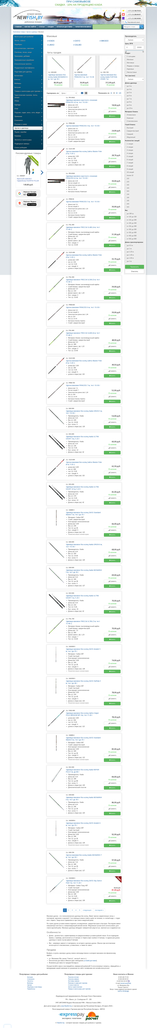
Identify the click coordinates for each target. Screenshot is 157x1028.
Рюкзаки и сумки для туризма (77, 983)
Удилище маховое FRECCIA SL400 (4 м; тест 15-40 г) (83, 228)
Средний (130, 134)
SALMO (77, 45)
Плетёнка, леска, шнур (23, 52)
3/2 (128, 185)
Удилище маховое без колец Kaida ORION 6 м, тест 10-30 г (84, 545)
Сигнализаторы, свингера (24, 48)
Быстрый (130, 128)
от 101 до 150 (131, 217)
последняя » (99, 910)
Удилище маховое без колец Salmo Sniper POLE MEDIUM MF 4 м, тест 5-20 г (82, 714)
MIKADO (104, 41)
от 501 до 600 (131, 239)
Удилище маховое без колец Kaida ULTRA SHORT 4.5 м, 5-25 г (82, 488)
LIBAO (51, 45)
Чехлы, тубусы (19, 40)
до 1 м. (129, 248)
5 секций (130, 156)
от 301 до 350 (131, 229)
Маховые (130, 59)
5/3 (128, 191)
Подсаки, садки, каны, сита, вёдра (27, 112)
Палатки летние (73, 977)
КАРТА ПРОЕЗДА (123, 991)
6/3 (128, 207)
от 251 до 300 (131, 226)
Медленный (131, 137)
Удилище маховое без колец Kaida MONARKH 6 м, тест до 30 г (57, 77)
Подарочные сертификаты (24, 68)
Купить (112, 116)
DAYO (77, 41)
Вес (126, 210)
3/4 (128, 197)
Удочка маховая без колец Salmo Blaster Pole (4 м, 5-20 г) (84, 256)
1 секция (130, 144)
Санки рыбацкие (20, 147)
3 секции (130, 150)
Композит (130, 118)
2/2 (128, 178)
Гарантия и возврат (83, 27)
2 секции (130, 147)
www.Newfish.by (66, 1006)
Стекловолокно (132, 121)
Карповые (130, 69)
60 (117, 93)
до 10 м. (130, 108)
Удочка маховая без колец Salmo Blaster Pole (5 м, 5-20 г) (84, 362)
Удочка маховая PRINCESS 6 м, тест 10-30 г (83, 307)
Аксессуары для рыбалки (23, 37)
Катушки (17, 87)
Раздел (127, 53)
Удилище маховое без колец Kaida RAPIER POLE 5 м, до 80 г (82, 771)
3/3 (128, 188)
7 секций (130, 163)
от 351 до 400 (131, 232)
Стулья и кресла (73, 985)
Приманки (18, 116)
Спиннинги (18, 120)
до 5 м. (129, 92)
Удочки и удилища (21, 128)
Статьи (42, 27)
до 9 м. (129, 105)
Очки (16, 109)
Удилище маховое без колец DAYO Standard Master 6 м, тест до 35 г (83, 739)
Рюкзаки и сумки (20, 124)
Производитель (131, 36)
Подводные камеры (21, 144)
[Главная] (28, 17)
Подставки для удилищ (23, 72)
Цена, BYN (129, 43)
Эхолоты (30, 981)
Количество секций (132, 140)
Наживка (17, 136)
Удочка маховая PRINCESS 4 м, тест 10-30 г (83, 126)
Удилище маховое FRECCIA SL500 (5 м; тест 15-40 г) (83, 280)
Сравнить (113, 111)
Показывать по (103, 93)
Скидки (50, 27)
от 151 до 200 (131, 220)
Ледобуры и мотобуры (34, 987)
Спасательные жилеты (23, 64)
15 (111, 93)
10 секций (130, 172)
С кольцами (131, 56)
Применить (134, 267)
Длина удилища (131, 83)
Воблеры (17, 83)
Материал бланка (131, 111)
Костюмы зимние (73, 981)
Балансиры (18, 76)
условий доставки (90, 960)
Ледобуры (18, 44)
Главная (18, 27)
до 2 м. (129, 261)
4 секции (130, 153)
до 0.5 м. (130, 245)
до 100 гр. (130, 213)
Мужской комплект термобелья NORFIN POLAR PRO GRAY (28, 181)
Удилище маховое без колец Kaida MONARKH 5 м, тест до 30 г (84, 571)
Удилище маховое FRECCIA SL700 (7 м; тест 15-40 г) (83, 622)
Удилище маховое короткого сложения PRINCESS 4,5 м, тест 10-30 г (81, 101)
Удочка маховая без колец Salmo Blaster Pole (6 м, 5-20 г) (84, 463)
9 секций (130, 169)
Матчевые (130, 63)
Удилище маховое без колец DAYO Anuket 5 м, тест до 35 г (83, 650)
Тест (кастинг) (130, 76)
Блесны (17, 79)
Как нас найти (30, 27)
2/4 (128, 194)
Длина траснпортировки (134, 242)
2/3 (128, 182)
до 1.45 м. (130, 255)
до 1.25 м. (130, 252)
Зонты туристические (75, 987)
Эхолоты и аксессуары (23, 140)
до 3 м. (129, 86)
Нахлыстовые (132, 72)
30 (114, 93)
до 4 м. (129, 89)
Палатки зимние (73, 979)
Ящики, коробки (20, 132)
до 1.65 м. (130, 258)
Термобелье (31, 989)
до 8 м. (129, 102)
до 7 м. (129, 99)
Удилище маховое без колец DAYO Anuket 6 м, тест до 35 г (83, 824)
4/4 (128, 204)
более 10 (130, 175)
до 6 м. (129, 95)
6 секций (130, 159)
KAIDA (51, 41)
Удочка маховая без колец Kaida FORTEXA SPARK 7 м (108, 77)
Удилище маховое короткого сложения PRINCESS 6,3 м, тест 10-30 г (81, 177)
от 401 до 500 (131, 236)
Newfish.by (60, 1023)
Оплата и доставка (64, 27)
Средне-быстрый (133, 131)
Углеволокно (131, 115)
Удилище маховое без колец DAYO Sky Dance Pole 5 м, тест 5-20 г (84, 882)
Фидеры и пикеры (133, 66)
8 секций (130, 166)
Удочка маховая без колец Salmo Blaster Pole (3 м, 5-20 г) (84, 152)
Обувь (16, 101)
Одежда (17, 105)
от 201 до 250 (131, 223)
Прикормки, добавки (22, 56)
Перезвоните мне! (133, 22)
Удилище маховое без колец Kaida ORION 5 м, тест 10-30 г (84, 412)
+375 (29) (134, 11)
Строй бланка (130, 124)
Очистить (134, 271)
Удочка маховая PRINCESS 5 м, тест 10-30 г (84, 77)
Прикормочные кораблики (24, 60)
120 (120, 93)
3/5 (128, 200)
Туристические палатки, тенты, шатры (26, 96)
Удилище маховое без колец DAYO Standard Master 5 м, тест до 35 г (83, 513)
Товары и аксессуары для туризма (27, 91)
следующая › (87, 910)
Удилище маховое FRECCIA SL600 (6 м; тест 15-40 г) (83, 334)
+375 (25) (134, 18)
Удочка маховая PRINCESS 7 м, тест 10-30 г (83, 385)
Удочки (29, 985)
